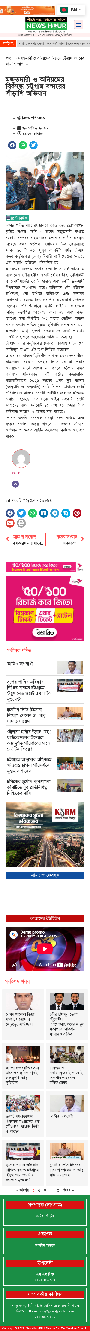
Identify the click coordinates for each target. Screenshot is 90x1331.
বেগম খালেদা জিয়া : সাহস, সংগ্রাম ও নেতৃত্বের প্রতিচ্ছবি (21, 1019)
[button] (78, 24)
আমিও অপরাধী (20, 664)
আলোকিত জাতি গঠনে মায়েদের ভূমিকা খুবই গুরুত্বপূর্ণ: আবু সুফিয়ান (22, 1075)
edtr (16, 472)
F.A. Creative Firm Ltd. (74, 1328)
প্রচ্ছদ (10, 58)
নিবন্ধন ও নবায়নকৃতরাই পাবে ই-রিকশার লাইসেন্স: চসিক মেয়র (67, 1075)
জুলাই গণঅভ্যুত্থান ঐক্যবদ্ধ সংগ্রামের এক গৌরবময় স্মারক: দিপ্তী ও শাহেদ (22, 1124)
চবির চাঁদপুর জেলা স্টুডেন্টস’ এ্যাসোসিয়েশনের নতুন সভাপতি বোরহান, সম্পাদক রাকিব (67, 1024)
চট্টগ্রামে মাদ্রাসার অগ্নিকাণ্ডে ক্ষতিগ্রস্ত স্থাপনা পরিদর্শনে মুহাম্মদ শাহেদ (30, 765)
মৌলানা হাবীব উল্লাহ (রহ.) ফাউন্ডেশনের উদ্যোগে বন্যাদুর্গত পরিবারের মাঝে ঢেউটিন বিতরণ (29, 740)
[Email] (15, 484)
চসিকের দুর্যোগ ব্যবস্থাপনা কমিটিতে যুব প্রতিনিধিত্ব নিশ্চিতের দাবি (29, 787)
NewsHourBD (34, 1328)
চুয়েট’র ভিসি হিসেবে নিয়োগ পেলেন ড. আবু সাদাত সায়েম (26, 715)
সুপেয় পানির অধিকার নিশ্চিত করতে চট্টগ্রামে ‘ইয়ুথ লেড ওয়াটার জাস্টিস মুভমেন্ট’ (29, 690)
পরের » (68, 1189)
